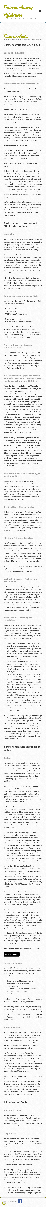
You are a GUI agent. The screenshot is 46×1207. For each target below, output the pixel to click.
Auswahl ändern (11, 954)
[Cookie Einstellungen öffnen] (4, 1204)
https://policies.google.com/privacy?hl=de (25, 1193)
